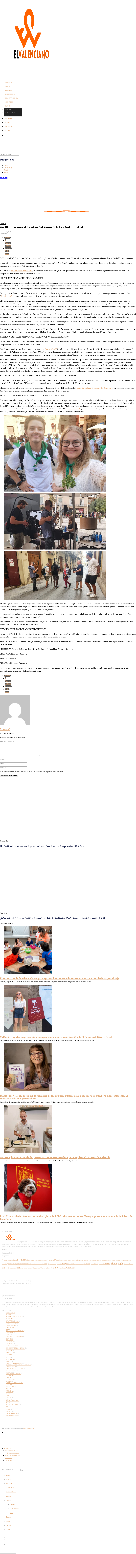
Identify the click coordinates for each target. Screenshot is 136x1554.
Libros (8, 1377)
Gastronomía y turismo (15, 1368)
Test (17, 1268)
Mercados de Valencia (14, 1383)
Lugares (9, 1381)
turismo (47, 1268)
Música (8, 1390)
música (88, 1264)
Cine (7, 1329)
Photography (117, 1263)
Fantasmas (10, 1359)
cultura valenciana (84, 1260)
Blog (19, 1259)
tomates (25, 1268)
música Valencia (94, 1263)
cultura (77, 1260)
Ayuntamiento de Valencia (9, 1260)
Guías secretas (11, 1370)
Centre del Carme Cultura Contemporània (37, 1260)
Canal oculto (11, 1323)
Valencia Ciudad (12, 1415)
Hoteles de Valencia (13, 1374)
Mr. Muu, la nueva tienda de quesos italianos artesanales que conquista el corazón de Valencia (55, 1157)
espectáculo (108, 1260)
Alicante (9, 1318)
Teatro (8, 1410)
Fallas (8, 1358)
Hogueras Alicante (52, 1263)
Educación (10, 1352)
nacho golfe (101, 1263)
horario (58, 1263)
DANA (90, 1260)
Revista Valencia (12, 1404)
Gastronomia (11, 1367)
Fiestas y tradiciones (14, 1363)
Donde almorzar (12, 1345)
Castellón (10, 1327)
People (107, 1263)
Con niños (10, 1332)
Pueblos (9, 1397)
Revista (9, 1402)
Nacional (9, 1392)
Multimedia (10, 1384)
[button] (22, 1470)
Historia (44, 1264)
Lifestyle (64, 1263)
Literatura (10, 1379)
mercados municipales (80, 1263)
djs (93, 1260)
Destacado (10, 1343)
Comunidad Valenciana (54, 1260)
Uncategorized (11, 1413)
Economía (9, 1350)
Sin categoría (11, 1408)
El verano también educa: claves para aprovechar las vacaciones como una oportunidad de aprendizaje (59, 978)
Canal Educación (12, 1322)
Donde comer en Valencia (15, 1349)
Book (25, 1259)
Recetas (9, 1399)
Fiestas (8, 1361)
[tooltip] (7, 238)
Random (5, 1268)
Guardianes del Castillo (36, 1263)
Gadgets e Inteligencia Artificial (18, 1365)
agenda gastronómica (14, 1316)
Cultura (9, 1338)
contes (8, 1334)
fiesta (126, 1260)
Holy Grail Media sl (28, 1428)
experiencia (119, 1260)
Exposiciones (11, 1356)
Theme (21, 1268)
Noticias (3, 224)
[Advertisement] (68, 195)
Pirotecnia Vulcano (128, 1263)
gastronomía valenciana (23, 1264)
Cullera (73, 1260)
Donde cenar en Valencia (15, 1347)
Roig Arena (12, 1268)
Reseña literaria (12, 1401)
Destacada (10, 1341)
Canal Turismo (11, 1325)
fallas (123, 1260)
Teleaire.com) (6, 296)
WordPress (71, 1267)
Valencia (56, 1267)
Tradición (36, 1268)
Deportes (9, 1340)
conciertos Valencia (66, 1260)
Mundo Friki (10, 1386)
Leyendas (9, 1375)
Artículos (10, 1320)
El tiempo (9, 1354)
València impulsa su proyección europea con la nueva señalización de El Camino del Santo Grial (56, 1037)
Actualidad (10, 1313)
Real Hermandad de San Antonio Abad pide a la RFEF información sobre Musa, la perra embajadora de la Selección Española (66, 1217)
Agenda (9, 1315)
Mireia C (5, 729)
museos (9, 1388)
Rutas (8, 1406)
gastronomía (11, 1264)
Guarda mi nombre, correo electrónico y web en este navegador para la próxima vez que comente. (33, 772)
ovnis (8, 1395)
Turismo (9, 1411)
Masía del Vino (71, 1263)
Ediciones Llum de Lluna (100, 1260)
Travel (43, 1268)
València (63, 1268)
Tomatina (30, 1268)
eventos (113, 1260)
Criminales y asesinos (14, 1336)
